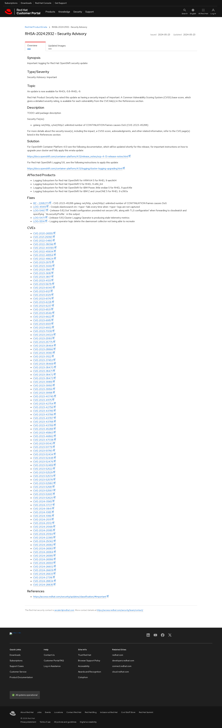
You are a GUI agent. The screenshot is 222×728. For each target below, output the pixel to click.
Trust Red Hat (84, 655)
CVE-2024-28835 (43, 584)
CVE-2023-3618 (42, 273)
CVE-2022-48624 (43, 258)
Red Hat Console (43, 3)
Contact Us (49, 655)
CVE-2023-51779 (42, 447)
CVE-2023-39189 (42, 381)
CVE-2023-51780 (43, 450)
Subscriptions (11, 3)
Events (48, 712)
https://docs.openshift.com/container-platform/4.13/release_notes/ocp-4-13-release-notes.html (77, 156)
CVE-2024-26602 (43, 566)
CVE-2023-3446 (42, 266)
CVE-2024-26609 (43, 570)
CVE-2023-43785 (43, 410)
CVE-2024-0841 (42, 508)
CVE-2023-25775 (43, 342)
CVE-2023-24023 (43, 334)
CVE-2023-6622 (42, 316)
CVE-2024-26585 (43, 555)
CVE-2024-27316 (42, 577)
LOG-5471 (39, 217)
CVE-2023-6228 (42, 302)
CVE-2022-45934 (43, 251)
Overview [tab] (32, 45)
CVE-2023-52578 (43, 479)
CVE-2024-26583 (43, 548)
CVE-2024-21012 (42, 523)
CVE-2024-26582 (43, 544)
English (193, 13)
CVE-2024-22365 (43, 537)
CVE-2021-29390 (42, 237)
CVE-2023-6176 (42, 298)
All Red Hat (203, 13)
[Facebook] (162, 636)
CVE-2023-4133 (42, 280)
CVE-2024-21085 (43, 530)
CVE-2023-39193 (42, 385)
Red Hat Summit (146, 712)
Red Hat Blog (91, 712)
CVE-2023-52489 (43, 465)
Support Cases (17, 666)
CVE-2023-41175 (42, 400)
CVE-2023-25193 (42, 338)
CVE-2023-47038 (43, 439)
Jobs (39, 712)
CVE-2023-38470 (43, 367)
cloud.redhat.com (120, 671)
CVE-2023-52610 (42, 494)
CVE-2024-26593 (43, 563)
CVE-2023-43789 (43, 425)
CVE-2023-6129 (42, 295)
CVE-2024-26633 (43, 573)
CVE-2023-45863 (43, 432)
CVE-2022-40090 (43, 247)
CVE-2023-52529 (43, 472)
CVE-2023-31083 (42, 352)
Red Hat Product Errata (36, 27)
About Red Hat (27, 712)
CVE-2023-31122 (42, 356)
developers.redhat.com (123, 660)
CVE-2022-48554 (43, 255)
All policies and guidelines (65, 722)
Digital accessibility (88, 722)
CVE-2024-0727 (42, 505)
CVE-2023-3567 (42, 269)
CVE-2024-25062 (43, 541)
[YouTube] (155, 636)
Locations (58, 712)
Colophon (83, 677)
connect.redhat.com (121, 666)
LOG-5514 (39, 221)
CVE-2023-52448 (43, 458)
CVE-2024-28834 (43, 581)
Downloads (26, 3)
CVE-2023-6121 (41, 291)
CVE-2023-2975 (42, 262)
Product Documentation (21, 677)
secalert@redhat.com (64, 610)
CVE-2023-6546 (42, 313)
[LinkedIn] (148, 636)
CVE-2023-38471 (43, 371)
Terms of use (45, 722)
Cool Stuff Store (128, 712)
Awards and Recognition (89, 671)
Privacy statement (28, 722)
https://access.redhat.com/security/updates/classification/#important (69, 596)
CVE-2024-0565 (42, 501)
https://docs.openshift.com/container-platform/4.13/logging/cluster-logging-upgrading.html (74, 168)
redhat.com (117, 655)
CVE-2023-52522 (43, 468)
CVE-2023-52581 (42, 487)
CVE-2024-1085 (42, 512)
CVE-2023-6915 (42, 320)
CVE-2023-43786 (43, 414)
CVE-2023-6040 (42, 287)
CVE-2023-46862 (43, 436)
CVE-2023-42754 (43, 403)
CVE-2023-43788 (43, 421)
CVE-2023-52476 (43, 461)
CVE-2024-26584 (43, 552)
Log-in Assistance (52, 666)
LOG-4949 (39, 206)
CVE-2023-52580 (43, 483)
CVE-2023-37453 (43, 360)
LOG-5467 (39, 210)
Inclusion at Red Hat (108, 712)
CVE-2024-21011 (42, 519)
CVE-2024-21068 (43, 526)
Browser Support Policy (89, 660)
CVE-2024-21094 (43, 534)
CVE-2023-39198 (42, 392)
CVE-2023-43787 (43, 418)
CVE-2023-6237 (42, 305)
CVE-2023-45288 (43, 429)
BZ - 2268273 (41, 203)
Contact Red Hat (73, 712)
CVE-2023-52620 (43, 497)
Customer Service (18, 671)
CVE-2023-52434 (43, 454)
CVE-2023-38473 (43, 378)
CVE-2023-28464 (43, 345)
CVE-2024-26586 (43, 559)
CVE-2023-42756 (43, 407)
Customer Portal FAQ (54, 660)
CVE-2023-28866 (43, 349)
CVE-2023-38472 (43, 374)
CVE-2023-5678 (42, 284)
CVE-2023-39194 (43, 389)
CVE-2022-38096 (43, 244)
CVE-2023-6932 (42, 327)
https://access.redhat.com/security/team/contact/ (120, 610)
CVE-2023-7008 (42, 331)
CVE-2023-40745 (43, 396)
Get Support (61, 3)
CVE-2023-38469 (43, 363)
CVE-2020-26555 (43, 233)
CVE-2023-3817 (42, 276)
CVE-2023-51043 (43, 443)
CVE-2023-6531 (42, 309)
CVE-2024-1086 (42, 515)
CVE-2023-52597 (43, 490)
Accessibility (83, 666)
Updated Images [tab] (57, 45)
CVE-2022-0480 (42, 240)
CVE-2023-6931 (42, 324)
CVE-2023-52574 (43, 476)
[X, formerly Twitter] (170, 636)
